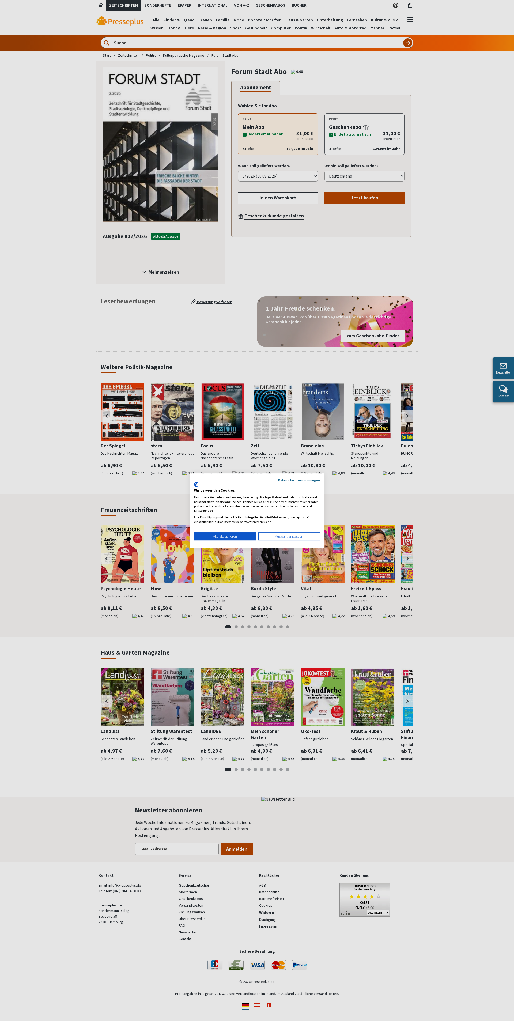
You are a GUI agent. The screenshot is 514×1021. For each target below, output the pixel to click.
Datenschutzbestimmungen (299, 480)
